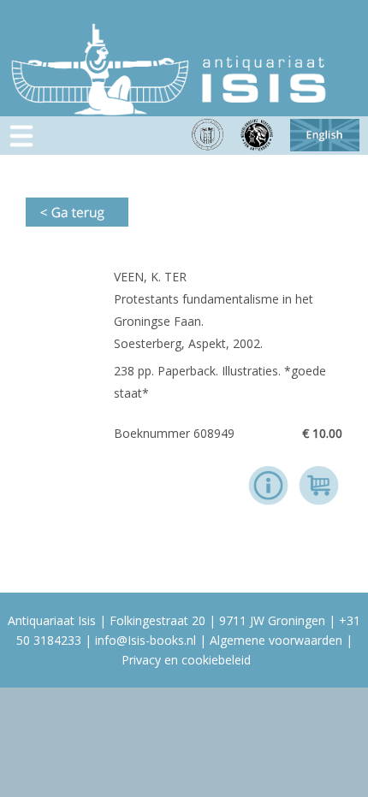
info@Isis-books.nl (145, 640)
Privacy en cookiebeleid (186, 660)
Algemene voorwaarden (276, 640)
